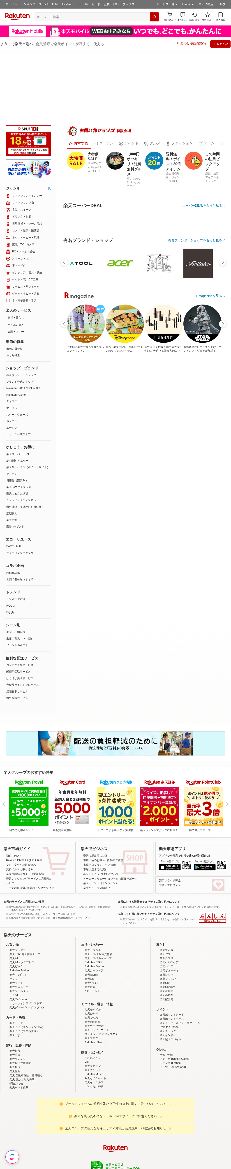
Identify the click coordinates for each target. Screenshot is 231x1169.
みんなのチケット (95, 1049)
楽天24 (13, 929)
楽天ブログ (91, 1009)
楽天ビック (16, 938)
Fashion (67, 4)
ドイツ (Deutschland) (173, 1038)
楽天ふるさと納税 (17, 425)
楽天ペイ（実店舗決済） (98, 820)
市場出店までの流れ (95, 801)
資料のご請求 (115, 792)
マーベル (11, 340)
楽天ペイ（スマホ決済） (24, 1002)
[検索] (154, 16)
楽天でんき (166, 921)
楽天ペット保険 (18, 1059)
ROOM (10, 537)
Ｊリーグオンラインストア (25, 975)
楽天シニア (166, 938)
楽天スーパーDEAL (18, 386)
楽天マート (16, 954)
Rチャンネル (92, 1029)
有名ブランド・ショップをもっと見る (195, 225)
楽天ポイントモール (172, 990)
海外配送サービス (17, 630)
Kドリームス (92, 962)
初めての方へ (14, 787)
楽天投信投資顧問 (20, 1034)
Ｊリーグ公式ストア (18, 366)
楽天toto (90, 950)
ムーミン (11, 359)
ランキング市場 (15, 531)
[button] (183, 16)
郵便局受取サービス (18, 603)
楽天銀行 (14, 1022)
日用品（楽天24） (17, 412)
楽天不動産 (166, 966)
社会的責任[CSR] (116, 1155)
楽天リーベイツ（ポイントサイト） (28, 399)
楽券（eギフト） (16, 458)
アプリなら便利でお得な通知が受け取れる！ (186, 787)
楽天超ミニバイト (170, 1010)
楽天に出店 (206, 4)
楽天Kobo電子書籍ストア (24, 925)
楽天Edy (14, 1006)
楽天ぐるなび (168, 950)
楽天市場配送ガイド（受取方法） (26, 806)
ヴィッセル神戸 (94, 1058)
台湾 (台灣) (166, 1026)
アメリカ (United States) (174, 1030)
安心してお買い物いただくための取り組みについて (149, 846)
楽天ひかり (91, 985)
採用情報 (155, 1155)
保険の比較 (16, 1055)
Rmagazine (13, 504)
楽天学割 (11, 452)
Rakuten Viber (93, 1014)
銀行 (116, 4)
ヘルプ (221, 4)
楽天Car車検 (167, 958)
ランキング (28, 4)
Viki (87, 1033)
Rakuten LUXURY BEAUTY (23, 320)
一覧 (48, 120)
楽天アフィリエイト (97, 1001)
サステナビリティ (170, 817)
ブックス (128, 4)
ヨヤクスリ (166, 929)
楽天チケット (93, 1041)
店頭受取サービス (17, 623)
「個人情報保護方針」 (63, 850)
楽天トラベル (93, 921)
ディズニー (13, 333)
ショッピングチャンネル (21, 432)
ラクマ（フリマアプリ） (21, 485)
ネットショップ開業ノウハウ (100, 806)
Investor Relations (91, 1155)
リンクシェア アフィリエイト (102, 1005)
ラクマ (13, 950)
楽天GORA (91, 946)
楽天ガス (165, 925)
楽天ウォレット (18, 1030)
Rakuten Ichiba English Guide (24, 792)
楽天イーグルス (94, 1054)
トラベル (82, 4)
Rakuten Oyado (94, 938)
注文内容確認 (17, 820)
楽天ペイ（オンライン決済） (27, 998)
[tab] (78, 128)
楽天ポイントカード (172, 986)
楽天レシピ (166, 946)
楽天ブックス (17, 921)
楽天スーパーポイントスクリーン (180, 994)
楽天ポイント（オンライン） (100, 815)
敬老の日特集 (14, 280)
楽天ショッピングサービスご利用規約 (29, 810)
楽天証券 (14, 1026)
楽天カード (16, 994)
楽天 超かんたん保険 (22, 1051)
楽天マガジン (93, 1037)
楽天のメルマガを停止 (40, 820)
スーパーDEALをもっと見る (202, 191)
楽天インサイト (169, 1006)
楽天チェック (168, 1002)
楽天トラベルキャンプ (98, 929)
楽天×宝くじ (92, 954)
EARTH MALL (14, 478)
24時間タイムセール (18, 392)
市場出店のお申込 (94, 792)
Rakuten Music (94, 1045)
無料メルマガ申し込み (19, 801)
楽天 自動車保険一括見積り (26, 1047)
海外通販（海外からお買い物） (25, 439)
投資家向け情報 (69, 1155)
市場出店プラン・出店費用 (99, 797)
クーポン (11, 406)
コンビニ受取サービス (19, 597)
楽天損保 (14, 1038)
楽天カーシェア (94, 942)
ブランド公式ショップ (19, 313)
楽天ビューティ (169, 942)
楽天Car (165, 954)
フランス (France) (171, 1034)
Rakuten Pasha (169, 998)
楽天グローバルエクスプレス (27, 979)
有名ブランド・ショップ (21, 307)
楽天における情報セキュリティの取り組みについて (149, 833)
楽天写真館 (166, 962)
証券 (107, 4)
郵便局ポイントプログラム (22, 617)
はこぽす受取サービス (19, 610)
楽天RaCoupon (18, 971)
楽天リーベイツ (18, 962)
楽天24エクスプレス (18, 419)
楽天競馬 (90, 958)
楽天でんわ (91, 989)
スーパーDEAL (48, 4)
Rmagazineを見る (209, 281)
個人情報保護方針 (175, 1155)
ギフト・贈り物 (15, 564)
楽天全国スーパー (20, 958)
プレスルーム (138, 1155)
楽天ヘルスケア (169, 934)
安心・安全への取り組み (21, 797)
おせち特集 (13, 287)
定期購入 (11, 445)
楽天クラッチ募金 (170, 812)
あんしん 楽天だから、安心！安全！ (212, 850)
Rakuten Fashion (16, 326)
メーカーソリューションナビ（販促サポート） (111, 810)
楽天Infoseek (92, 993)
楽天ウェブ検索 (94, 997)
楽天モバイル (93, 981)
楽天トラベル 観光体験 (98, 925)
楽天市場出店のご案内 (96, 787)
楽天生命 (14, 1042)
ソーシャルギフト (17, 577)
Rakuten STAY (93, 934)
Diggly (10, 544)
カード (95, 4)
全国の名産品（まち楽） (21, 511)
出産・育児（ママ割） (19, 570)
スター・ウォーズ (17, 346)
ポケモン (11, 353)
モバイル (11, 4)
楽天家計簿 (166, 971)
